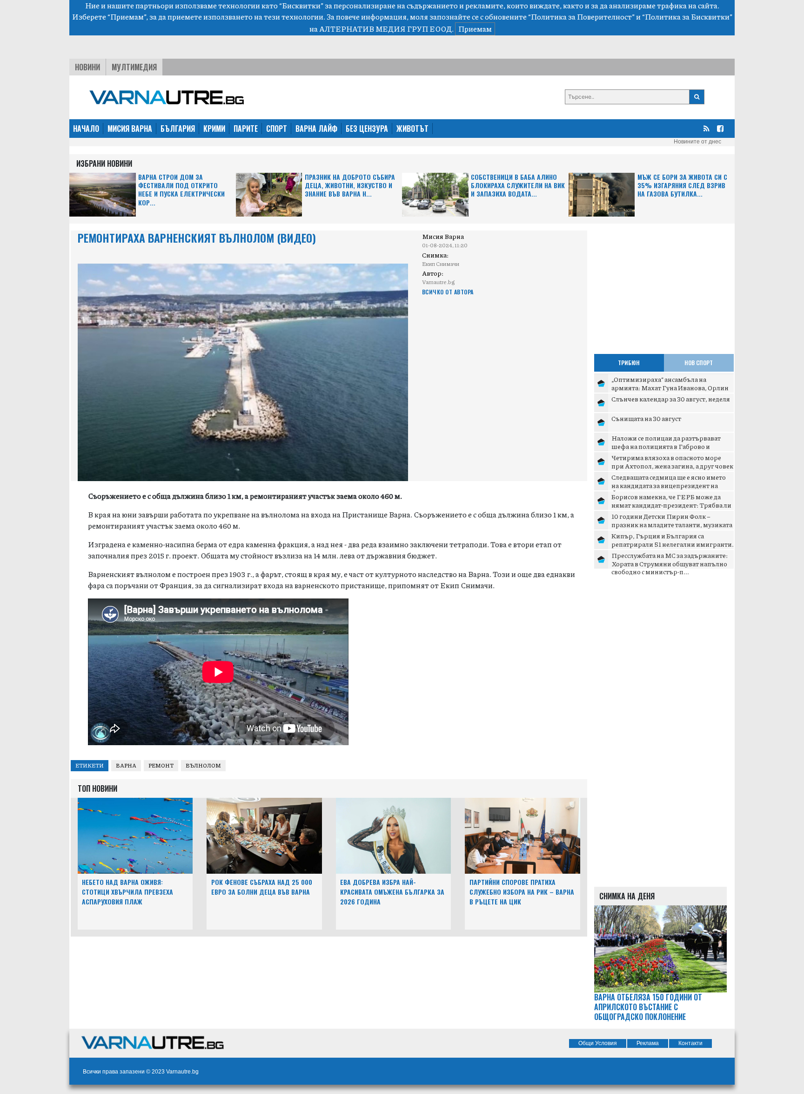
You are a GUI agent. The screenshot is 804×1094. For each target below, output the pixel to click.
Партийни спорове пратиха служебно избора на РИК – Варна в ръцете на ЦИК (521, 891)
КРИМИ (214, 128)
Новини (87, 67)
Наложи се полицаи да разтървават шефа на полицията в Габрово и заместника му (666, 446)
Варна (126, 765)
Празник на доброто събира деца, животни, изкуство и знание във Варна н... (350, 185)
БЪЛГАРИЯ (178, 128)
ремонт (161, 765)
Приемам (475, 28)
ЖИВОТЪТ (412, 128)
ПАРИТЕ (246, 128)
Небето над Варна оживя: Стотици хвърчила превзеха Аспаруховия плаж (127, 891)
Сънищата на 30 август (646, 418)
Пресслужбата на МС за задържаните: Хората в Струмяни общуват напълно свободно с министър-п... (669, 563)
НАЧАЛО (86, 128)
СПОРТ (276, 128)
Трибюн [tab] (629, 363)
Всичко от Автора (448, 292)
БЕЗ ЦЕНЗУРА (367, 128)
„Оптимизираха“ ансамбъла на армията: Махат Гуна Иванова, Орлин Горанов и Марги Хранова (670, 387)
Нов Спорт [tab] (698, 363)
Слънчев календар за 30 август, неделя (670, 398)
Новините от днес (697, 141)
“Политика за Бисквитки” (687, 16)
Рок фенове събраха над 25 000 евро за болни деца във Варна (261, 887)
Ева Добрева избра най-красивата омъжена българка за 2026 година (392, 891)
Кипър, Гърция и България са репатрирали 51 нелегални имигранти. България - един (672, 544)
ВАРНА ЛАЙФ (316, 128)
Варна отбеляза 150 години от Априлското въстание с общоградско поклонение (648, 1006)
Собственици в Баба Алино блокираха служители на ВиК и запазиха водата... (518, 185)
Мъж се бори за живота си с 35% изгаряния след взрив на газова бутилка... (682, 185)
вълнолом (203, 765)
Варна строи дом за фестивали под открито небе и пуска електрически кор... (181, 190)
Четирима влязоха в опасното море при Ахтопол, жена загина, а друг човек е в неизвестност (672, 465)
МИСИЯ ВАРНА (129, 128)
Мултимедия (134, 67)
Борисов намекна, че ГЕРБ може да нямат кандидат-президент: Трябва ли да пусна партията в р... (671, 504)
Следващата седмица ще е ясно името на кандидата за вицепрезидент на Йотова (668, 485)
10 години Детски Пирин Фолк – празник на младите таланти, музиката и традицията (671, 524)
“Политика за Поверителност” (581, 16)
